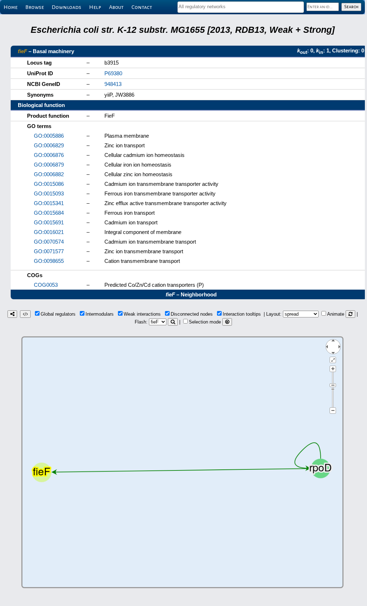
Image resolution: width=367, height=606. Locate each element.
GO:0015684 (49, 213)
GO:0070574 (49, 242)
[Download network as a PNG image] (12, 314)
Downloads (66, 7)
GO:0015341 (49, 203)
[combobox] (240, 7)
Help (95, 7)
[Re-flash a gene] (173, 322)
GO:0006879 (49, 165)
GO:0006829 (49, 145)
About (116, 7)
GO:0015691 (49, 222)
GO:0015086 (49, 184)
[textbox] (241, 7)
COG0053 (46, 285)
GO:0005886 (49, 136)
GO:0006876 (49, 155)
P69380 (113, 73)
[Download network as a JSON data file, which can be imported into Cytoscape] (25, 314)
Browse (34, 7)
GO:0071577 (49, 251)
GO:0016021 (49, 232)
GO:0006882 (49, 174)
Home (10, 7)
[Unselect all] (227, 322)
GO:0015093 (49, 193)
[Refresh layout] (350, 314)
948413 (113, 84)
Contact (141, 7)
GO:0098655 (49, 261)
